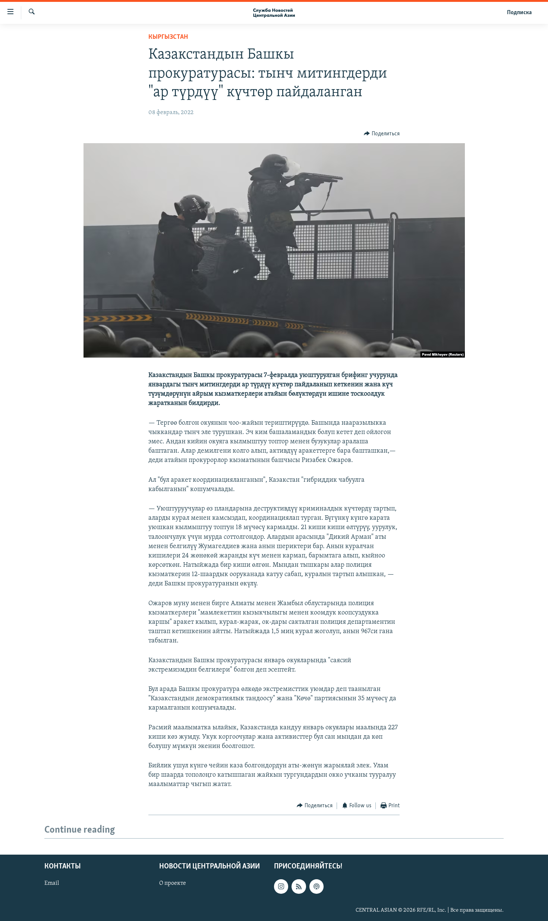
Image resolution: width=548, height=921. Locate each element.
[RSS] (299, 886)
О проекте (172, 883)
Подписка (519, 13)
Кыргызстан (168, 37)
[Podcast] (316, 886)
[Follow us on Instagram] (281, 886)
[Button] (382, 134)
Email (51, 883)
